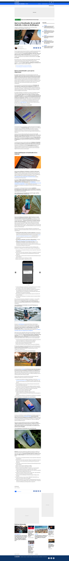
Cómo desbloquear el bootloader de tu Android (24, 66)
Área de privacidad (35, 556)
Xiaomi (23, 369)
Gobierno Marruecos (43, 0)
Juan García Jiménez (31, 537)
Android (26, 3)
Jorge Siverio (50, 548)
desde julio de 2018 (27, 416)
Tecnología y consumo (20, 3)
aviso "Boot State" (24, 102)
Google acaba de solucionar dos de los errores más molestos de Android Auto (49, 37)
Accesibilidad (40, 556)
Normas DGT (51, 0)
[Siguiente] (54, 4)
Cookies (31, 556)
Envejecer (54, 0)
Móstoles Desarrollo (27, 0)
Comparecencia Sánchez (37, 0)
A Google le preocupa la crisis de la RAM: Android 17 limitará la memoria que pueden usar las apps (49, 27)
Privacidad (28, 556)
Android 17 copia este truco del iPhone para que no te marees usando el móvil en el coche (48, 47)
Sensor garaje (47, 0)
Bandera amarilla (22, 0)
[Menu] (53, 2)
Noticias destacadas (20, 524)
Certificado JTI (45, 556)
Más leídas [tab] (44, 22)
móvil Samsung (21, 324)
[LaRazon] (19, 2)
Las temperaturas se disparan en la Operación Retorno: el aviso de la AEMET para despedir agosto (41, 537)
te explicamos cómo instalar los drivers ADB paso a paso (27, 240)
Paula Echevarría (32, 0)
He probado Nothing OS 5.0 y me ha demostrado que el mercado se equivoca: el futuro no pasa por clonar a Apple (49, 32)
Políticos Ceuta (18, 0)
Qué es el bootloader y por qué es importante (23, 65)
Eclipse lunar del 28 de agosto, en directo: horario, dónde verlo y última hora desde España (51, 533)
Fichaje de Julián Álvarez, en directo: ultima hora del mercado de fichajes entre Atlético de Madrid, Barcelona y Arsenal (31, 534)
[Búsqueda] (49, 2)
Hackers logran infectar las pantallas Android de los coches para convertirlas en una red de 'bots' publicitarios (49, 42)
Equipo (25, 556)
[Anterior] (30, 3)
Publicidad (21, 556)
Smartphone (18, 487)
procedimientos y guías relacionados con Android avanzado (25, 176)
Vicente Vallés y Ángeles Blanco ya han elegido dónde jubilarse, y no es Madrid (51, 546)
